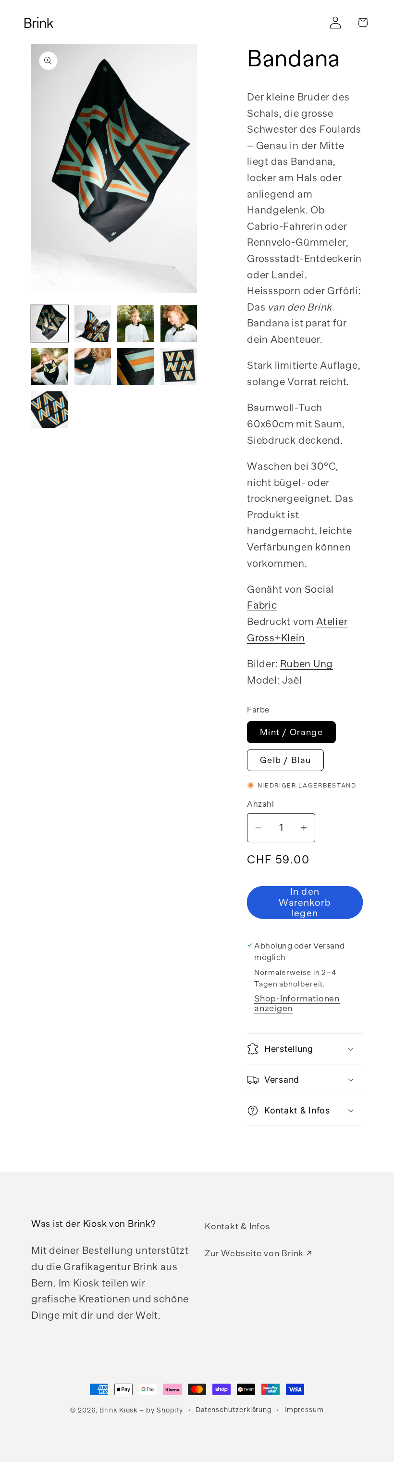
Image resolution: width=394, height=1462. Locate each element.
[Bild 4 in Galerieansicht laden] (178, 323)
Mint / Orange (291, 732)
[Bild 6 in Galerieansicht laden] (92, 366)
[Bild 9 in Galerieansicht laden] (49, 409)
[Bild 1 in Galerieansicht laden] (49, 323)
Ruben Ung (306, 664)
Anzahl (260, 804)
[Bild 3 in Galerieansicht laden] (135, 323)
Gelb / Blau (285, 760)
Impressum (304, 1409)
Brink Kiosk (118, 1410)
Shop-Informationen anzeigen (297, 1003)
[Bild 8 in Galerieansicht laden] (178, 366)
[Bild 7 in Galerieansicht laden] (135, 366)
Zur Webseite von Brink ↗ (258, 1253)
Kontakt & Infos (238, 1226)
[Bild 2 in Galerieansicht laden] (92, 323)
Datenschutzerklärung (234, 1409)
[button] (362, 22)
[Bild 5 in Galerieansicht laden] (49, 366)
